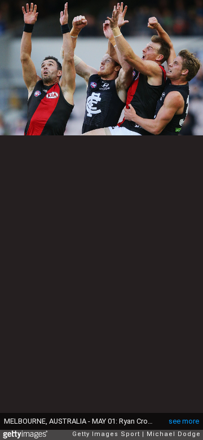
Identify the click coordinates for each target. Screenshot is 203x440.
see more (184, 421)
